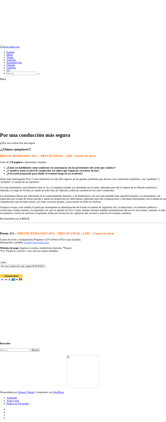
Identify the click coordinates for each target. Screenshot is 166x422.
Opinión (10, 65)
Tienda (9, 57)
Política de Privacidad (17, 403)
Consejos (11, 67)
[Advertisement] (83, 22)
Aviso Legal (12, 400)
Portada (10, 52)
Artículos (11, 60)
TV (8, 70)
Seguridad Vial (14, 62)
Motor (9, 54)
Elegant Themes (26, 392)
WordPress (58, 392)
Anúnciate (11, 397)
